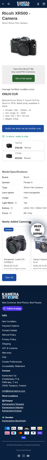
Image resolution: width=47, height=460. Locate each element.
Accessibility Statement (13, 366)
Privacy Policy (9, 339)
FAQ (4, 357)
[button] (37, 230)
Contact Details (9, 330)
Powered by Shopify (32, 445)
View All (9, 277)
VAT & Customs (9, 348)
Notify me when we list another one (23, 128)
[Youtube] (28, 455)
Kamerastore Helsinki (12, 407)
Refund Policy (9, 334)
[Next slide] (42, 248)
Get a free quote (23, 78)
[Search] (8, 4)
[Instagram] (23, 455)
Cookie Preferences (12, 361)
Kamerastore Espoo (12, 410)
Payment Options (10, 326)
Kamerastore (18, 445)
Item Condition (9, 321)
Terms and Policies (23, 450)
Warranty (6, 352)
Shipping (6, 343)
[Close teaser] (30, 222)
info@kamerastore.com (13, 391)
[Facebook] (18, 455)
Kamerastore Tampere (13, 404)
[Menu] (3, 4)
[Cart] (44, 4)
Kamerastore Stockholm (14, 420)
